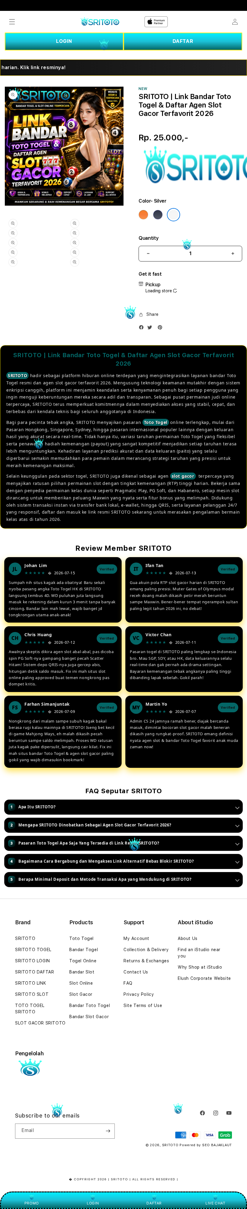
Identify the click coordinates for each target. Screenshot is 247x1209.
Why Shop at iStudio (200, 967)
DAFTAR (183, 41)
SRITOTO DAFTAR (34, 972)
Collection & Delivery (146, 949)
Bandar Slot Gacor (89, 1016)
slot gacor (183, 476)
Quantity (148, 238)
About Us (188, 938)
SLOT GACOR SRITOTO (40, 1023)
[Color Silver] (173, 215)
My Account (136, 938)
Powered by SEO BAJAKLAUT (206, 1145)
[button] (12, 21)
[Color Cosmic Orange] (143, 215)
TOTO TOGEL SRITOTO (30, 1008)
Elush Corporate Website (204, 978)
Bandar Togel (83, 949)
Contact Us (136, 972)
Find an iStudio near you (199, 952)
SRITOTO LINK (30, 983)
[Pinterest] (161, 328)
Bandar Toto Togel (89, 1005)
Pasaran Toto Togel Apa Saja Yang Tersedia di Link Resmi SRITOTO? (85, 843)
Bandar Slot (82, 972)
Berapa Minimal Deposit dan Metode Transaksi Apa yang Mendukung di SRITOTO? (101, 879)
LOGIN (64, 41)
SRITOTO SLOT (31, 994)
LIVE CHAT (215, 1203)
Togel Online (82, 960)
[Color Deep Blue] (158, 215)
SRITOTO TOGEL (33, 949)
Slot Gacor (80, 994)
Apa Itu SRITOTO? (33, 807)
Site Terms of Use (143, 1005)
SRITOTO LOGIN (32, 960)
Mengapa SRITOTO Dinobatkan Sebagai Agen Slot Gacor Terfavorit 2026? (91, 825)
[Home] (100, 22)
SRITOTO (17, 375)
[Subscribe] (107, 1131)
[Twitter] (151, 328)
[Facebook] (143, 328)
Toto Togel (155, 422)
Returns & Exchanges (146, 960)
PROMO (31, 1203)
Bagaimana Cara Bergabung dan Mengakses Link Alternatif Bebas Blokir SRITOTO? (102, 861)
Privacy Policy (139, 994)
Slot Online (81, 983)
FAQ (128, 983)
